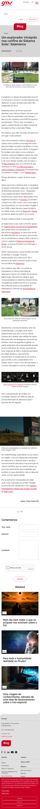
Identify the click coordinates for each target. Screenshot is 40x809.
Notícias (23, 773)
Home (6, 14)
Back (21, 19)
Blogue (23, 776)
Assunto (4, 534)
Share (20, 51)
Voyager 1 (24, 200)
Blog (6, 743)
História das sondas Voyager (25, 489)
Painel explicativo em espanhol (13, 384)
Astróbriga (15, 233)
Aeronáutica (5, 765)
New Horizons (9, 164)
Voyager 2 (31, 141)
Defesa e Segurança (7, 768)
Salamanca (19, 264)
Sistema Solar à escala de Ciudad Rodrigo (20, 227)
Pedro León (8, 492)
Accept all (20, 805)
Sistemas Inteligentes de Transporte (9, 772)
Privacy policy (5, 790)
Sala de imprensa (26, 770)
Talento (23, 757)
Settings (19, 798)
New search (33, 19)
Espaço (6, 33)
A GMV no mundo (6, 736)
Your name (5, 527)
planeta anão (30, 173)
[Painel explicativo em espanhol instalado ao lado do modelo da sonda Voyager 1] (20, 377)
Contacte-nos (5, 733)
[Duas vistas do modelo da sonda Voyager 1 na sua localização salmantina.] (20, 307)
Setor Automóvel (6, 776)
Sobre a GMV (25, 762)
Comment (5, 550)
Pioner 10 (26, 211)
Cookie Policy (5, 793)
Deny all (19, 802)
